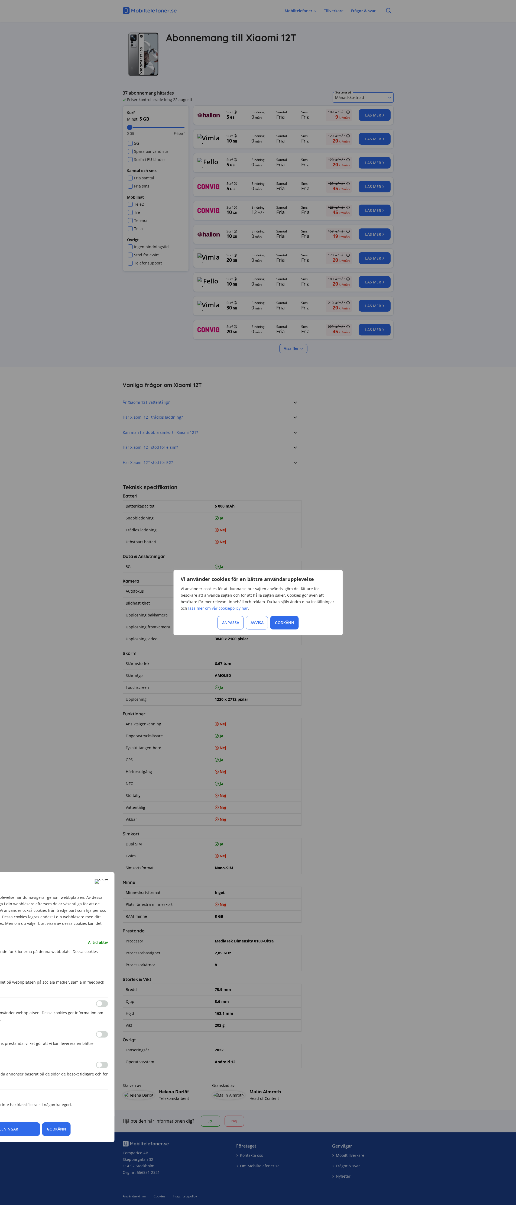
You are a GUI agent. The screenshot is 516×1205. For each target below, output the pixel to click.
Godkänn (284, 622)
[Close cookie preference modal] (101, 881)
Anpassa (230, 622)
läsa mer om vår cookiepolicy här (218, 608)
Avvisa (257, 622)
